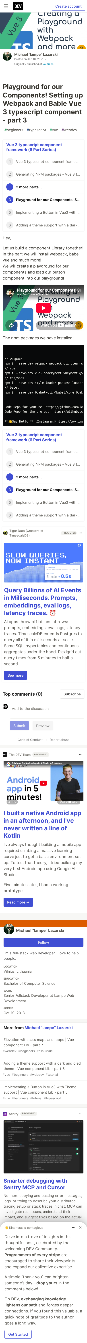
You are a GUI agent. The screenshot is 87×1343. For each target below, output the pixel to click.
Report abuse (59, 740)
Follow (43, 942)
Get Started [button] (18, 1334)
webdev (69, 130)
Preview (43, 725)
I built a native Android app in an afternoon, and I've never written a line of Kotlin (42, 824)
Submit (19, 725)
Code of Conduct (30, 740)
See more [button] (15, 675)
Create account (68, 6)
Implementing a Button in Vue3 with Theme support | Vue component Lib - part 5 (39, 1092)
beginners (13, 130)
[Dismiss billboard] (80, 1227)
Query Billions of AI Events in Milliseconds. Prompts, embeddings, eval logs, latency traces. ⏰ (42, 601)
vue (54, 130)
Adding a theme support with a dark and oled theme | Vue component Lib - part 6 (42, 1068)
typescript (36, 130)
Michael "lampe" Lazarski (36, 54)
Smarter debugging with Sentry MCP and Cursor (35, 1184)
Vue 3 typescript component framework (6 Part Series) (34, 147)
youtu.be (48, 64)
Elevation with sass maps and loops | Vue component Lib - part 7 (38, 1045)
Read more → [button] (18, 902)
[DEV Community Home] (18, 6)
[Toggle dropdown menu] (80, 533)
